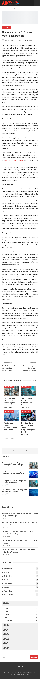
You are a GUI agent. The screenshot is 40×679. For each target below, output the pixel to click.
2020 (6, 647)
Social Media (8, 583)
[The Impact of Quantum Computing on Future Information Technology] (28, 391)
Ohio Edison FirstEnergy (14, 160)
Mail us (20, 667)
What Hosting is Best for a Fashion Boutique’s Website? (30, 368)
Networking (8, 576)
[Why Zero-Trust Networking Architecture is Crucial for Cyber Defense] (33, 474)
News (6, 580)
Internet (7, 572)
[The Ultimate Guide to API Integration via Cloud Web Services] (33, 492)
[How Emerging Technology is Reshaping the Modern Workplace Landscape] (11, 391)
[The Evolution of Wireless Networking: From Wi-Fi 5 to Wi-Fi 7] (11, 415)
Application (8, 568)
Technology (6, 27)
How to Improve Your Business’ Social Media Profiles (9, 368)
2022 (6, 638)
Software (7, 587)
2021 (6, 643)
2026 (6, 603)
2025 (6, 625)
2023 (6, 634)
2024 (6, 629)
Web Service (8, 594)
